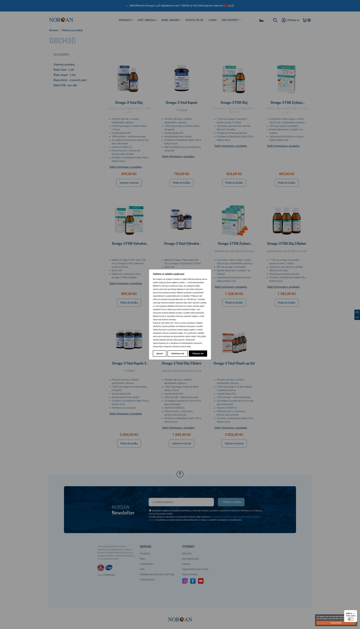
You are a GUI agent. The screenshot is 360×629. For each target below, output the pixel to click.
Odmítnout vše (177, 353)
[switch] (351, 619)
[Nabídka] (355, 611)
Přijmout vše (198, 353)
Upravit (159, 353)
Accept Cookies (336, 623)
